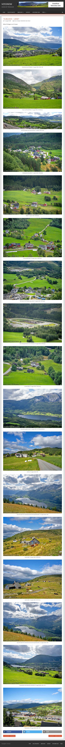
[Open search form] (62, 12)
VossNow (7, 4)
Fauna (15, 20)
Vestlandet (23, 20)
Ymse (43, 12)
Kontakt (28, 12)
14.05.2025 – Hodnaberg (9, 736)
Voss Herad (27, 20)
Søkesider (20, 12)
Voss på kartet (11, 12)
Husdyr (18, 20)
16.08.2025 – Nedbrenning (54, 736)
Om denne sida (36, 12)
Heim (4, 12)
